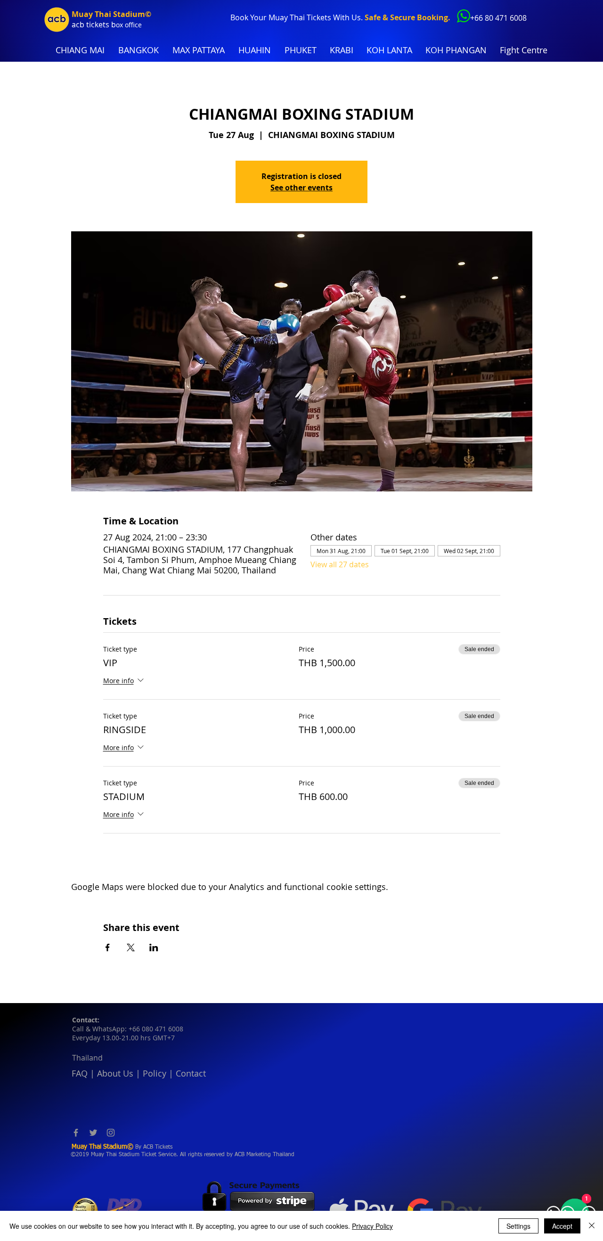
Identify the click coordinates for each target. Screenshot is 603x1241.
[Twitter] (93, 1132)
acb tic (83, 24)
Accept (562, 1226)
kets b (105, 24)
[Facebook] (76, 1132)
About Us (115, 1073)
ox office (129, 24)
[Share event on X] (130, 947)
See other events (301, 187)
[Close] (591, 1225)
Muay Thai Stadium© (111, 14)
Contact (191, 1073)
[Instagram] (111, 1132)
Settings (518, 1226)
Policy (154, 1073)
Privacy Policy (372, 1226)
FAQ (80, 1073)
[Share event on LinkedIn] (153, 947)
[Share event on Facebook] (107, 947)
